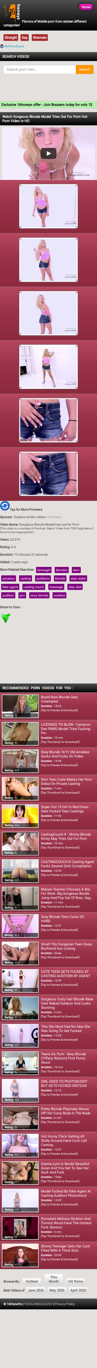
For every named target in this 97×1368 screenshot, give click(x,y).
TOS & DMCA (33, 1304)
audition (8, 595)
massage (56, 587)
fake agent (10, 587)
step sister (78, 578)
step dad (75, 587)
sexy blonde (39, 595)
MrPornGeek (14, 46)
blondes (62, 570)
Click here (54, 517)
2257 (49, 1304)
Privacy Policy (65, 1304)
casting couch (34, 587)
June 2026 (36, 1290)
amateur (8, 578)
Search (84, 69)
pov (22, 595)
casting (25, 578)
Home (86, 7)
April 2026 (78, 1290)
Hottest (32, 1281)
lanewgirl (43, 570)
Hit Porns (75, 1281)
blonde (60, 578)
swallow (59, 595)
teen (76, 570)
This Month (54, 1279)
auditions (43, 578)
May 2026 (57, 1290)
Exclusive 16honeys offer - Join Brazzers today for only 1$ (46, 105)
